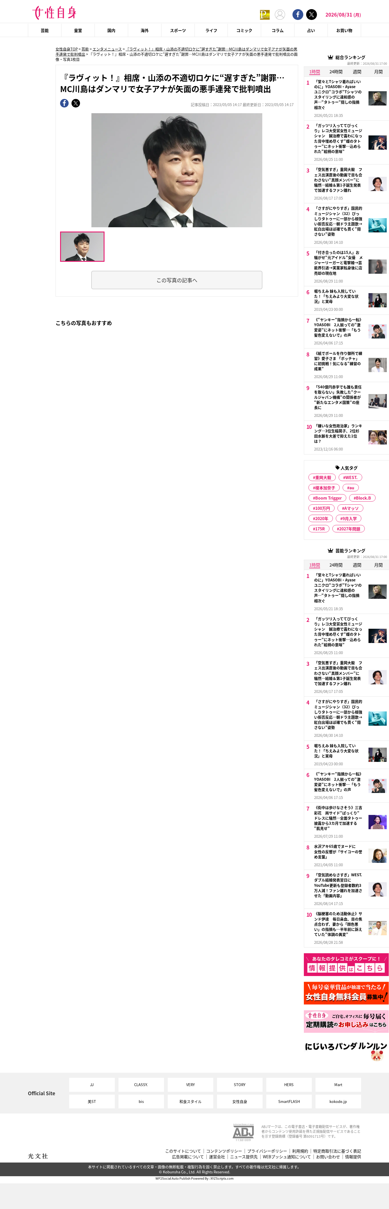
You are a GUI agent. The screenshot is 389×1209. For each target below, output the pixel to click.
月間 (378, 71)
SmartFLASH (289, 1101)
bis (141, 1101)
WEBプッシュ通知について (287, 1156)
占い (311, 30)
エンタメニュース (107, 49)
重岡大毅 (323, 477)
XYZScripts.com (222, 1178)
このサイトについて (183, 1151)
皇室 (78, 30)
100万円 (322, 508)
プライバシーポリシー (267, 1151)
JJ (92, 1084)
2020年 (321, 518)
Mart (338, 1084)
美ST (92, 1101)
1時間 (314, 71)
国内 (111, 30)
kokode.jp (338, 1101)
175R (320, 529)
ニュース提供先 (244, 1156)
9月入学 (350, 518)
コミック (244, 30)
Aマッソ (351, 508)
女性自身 (239, 1101)
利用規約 (300, 1151)
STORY (239, 1084)
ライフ (211, 30)
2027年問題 (349, 529)
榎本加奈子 (325, 487)
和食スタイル (190, 1101)
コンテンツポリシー (224, 1151)
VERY (190, 1084)
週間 (357, 71)
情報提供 (353, 1156)
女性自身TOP (67, 49)
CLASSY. (141, 1084)
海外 (145, 30)
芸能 (45, 30)
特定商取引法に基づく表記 (337, 1151)
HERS (289, 1084)
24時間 (336, 71)
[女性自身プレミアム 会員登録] (265, 14)
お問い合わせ (328, 1156)
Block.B (363, 498)
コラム (278, 30)
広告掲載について (188, 1156)
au (351, 487)
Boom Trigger (328, 498)
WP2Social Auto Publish (173, 1178)
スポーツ (178, 30)
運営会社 (217, 1156)
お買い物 (344, 30)
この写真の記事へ (176, 280)
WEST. (351, 477)
